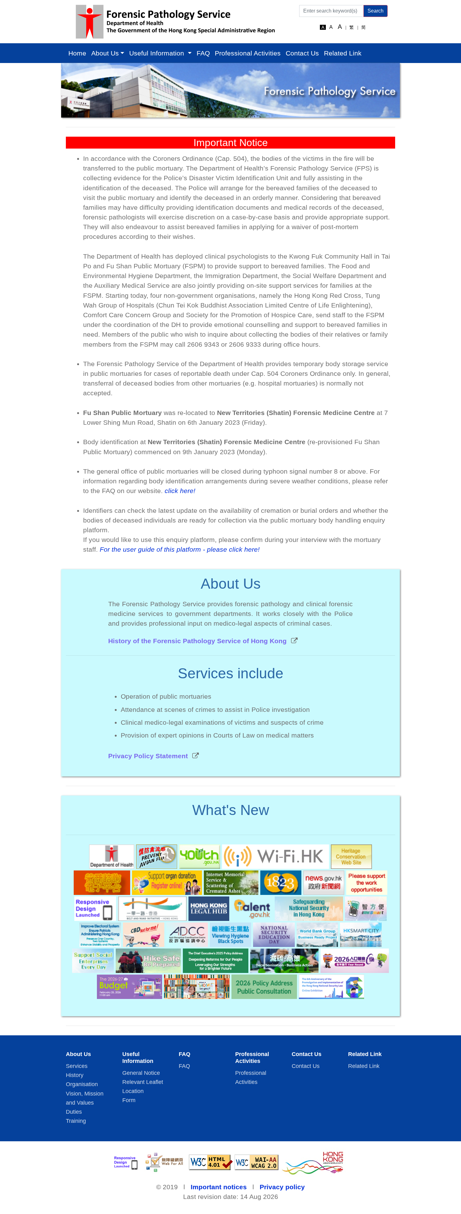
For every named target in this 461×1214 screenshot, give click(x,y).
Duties (74, 1112)
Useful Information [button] (157, 53)
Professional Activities (248, 53)
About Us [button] (105, 53)
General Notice (141, 1073)
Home (77, 53)
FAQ (203, 53)
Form (128, 1100)
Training (76, 1121)
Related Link (343, 53)
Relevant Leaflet (142, 1082)
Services (76, 1066)
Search (376, 10)
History (74, 1075)
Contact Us (302, 53)
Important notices (219, 1186)
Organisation (82, 1084)
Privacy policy (282, 1186)
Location (133, 1091)
